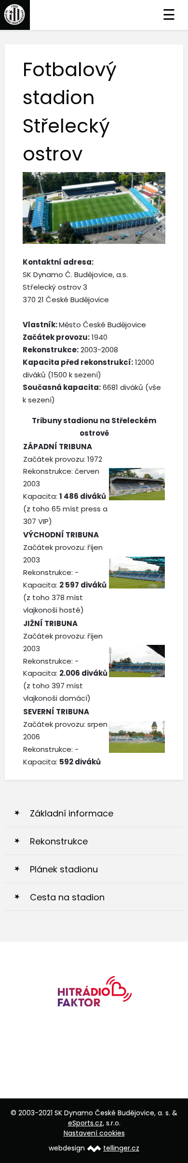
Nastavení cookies (94, 1133)
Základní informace (71, 813)
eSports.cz (85, 1123)
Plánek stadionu (64, 869)
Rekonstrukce (59, 841)
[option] (94, 994)
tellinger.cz (121, 1148)
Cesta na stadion (67, 897)
